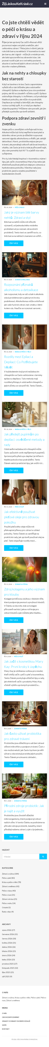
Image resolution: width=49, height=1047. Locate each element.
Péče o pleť (19, 507)
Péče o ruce (19, 207)
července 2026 (10, 934)
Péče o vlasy (9, 891)
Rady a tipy (8, 912)
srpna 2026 (8, 930)
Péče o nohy (9, 903)
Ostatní (6, 907)
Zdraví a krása (9, 899)
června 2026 (9, 939)
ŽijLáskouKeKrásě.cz (17, 4)
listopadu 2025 (10, 968)
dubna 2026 (9, 947)
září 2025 (7, 976)
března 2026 (9, 951)
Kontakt (6, 1029)
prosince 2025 (9, 964)
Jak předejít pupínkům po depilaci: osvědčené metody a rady (24, 439)
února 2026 (8, 955)
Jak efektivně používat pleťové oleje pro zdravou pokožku (21, 517)
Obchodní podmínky (10, 1017)
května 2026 (9, 943)
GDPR (4, 1025)
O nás (4, 1013)
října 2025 (8, 972)
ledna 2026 (8, 960)
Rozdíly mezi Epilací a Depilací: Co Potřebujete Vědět (21, 362)
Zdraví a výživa (21, 584)
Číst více (14, 243)
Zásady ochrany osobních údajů (16, 1021)
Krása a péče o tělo (23, 352)
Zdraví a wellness (22, 279)
